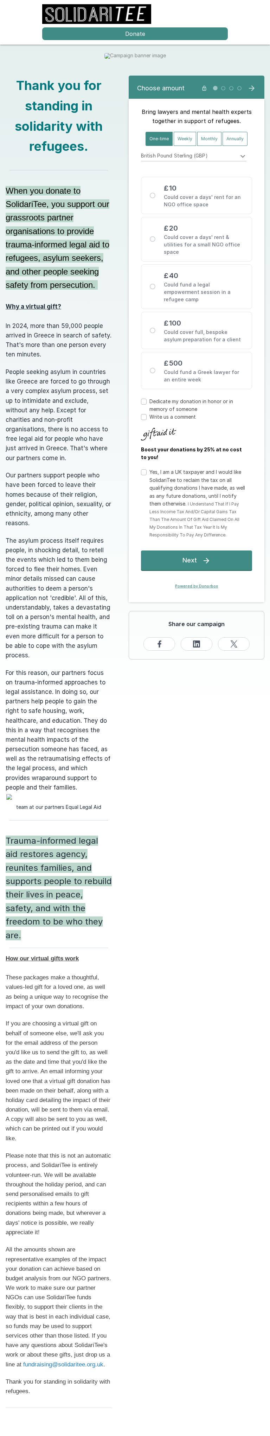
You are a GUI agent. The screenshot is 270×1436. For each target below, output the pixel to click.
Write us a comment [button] (172, 417)
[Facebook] (159, 644)
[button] (197, 503)
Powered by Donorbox (196, 586)
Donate (135, 33)
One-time (159, 138)
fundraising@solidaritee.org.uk (63, 1364)
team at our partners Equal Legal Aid (58, 807)
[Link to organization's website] (96, 14)
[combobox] (194, 157)
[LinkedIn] (196, 644)
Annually (235, 138)
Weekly (185, 138)
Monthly (209, 138)
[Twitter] (234, 644)
